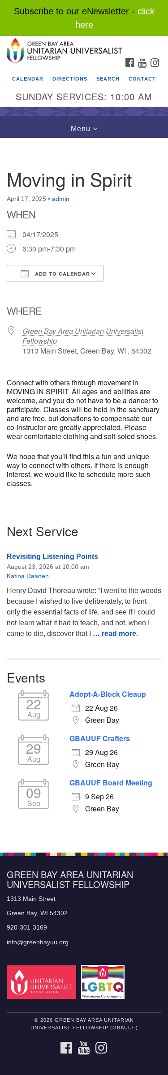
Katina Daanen (28, 576)
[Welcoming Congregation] (104, 981)
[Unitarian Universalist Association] (43, 981)
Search (108, 78)
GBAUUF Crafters (99, 738)
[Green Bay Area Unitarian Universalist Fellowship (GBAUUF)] (84, 44)
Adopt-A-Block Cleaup (107, 694)
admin (60, 198)
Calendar (27, 78)
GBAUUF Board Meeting (110, 782)
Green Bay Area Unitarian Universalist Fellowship (82, 336)
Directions (69, 78)
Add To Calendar (61, 273)
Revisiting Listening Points (52, 556)
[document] (84, 490)
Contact (142, 78)
